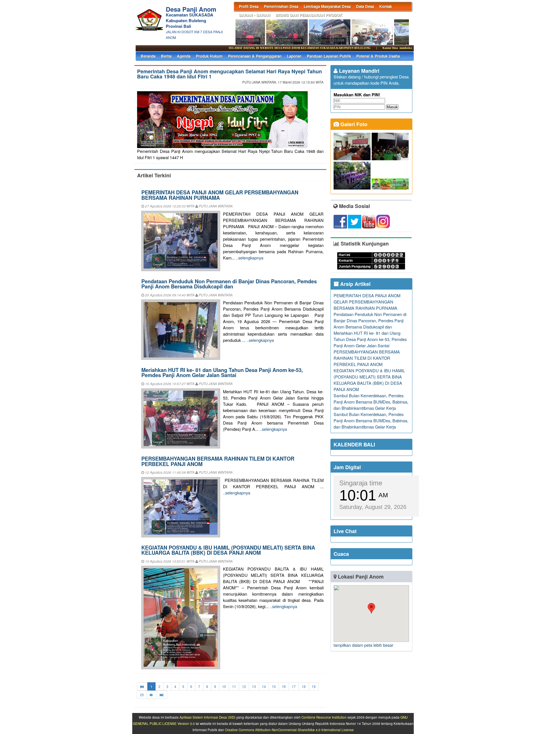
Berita (166, 56)
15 (274, 686)
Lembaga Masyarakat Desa (327, 6)
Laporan (294, 56)
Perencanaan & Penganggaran (255, 56)
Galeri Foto (353, 124)
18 (304, 686)
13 (254, 686)
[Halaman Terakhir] (162, 695)
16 (284, 686)
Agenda (184, 56)
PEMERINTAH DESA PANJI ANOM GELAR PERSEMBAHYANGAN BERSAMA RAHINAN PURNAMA (219, 194)
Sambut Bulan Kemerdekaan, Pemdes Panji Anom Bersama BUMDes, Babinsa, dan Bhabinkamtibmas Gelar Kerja (371, 401)
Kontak (385, 6)
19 (314, 686)
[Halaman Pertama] (142, 686)
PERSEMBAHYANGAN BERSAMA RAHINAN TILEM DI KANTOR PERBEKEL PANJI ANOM (217, 461)
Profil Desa (248, 6)
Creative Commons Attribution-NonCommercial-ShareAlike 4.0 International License (289, 729)
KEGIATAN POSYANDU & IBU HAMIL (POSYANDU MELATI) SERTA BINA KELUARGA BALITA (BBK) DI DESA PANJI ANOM (228, 550)
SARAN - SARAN (254, 15)
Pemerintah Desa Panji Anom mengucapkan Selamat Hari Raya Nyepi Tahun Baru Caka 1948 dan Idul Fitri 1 (229, 74)
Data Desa (365, 6)
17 (294, 686)
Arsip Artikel (355, 284)
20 (142, 694)
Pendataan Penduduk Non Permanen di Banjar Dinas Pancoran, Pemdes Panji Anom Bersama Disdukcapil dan (229, 283)
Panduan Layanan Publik (329, 56)
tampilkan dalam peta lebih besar (363, 645)
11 (234, 686)
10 (224, 686)
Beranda (148, 56)
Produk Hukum (209, 56)
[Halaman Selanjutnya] (152, 695)
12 (244, 686)
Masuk (392, 107)
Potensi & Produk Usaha (378, 56)
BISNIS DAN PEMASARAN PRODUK (309, 15)
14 (264, 686)
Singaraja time (360, 483)
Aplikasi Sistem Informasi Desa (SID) (207, 717)
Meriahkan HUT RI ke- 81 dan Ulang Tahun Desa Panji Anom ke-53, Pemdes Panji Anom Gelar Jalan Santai (222, 372)
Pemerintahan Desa (281, 6)
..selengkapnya (249, 258)
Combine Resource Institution (324, 717)
